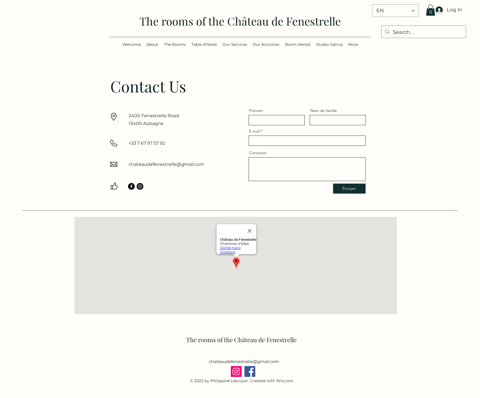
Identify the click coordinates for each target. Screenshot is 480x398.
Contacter (258, 153)
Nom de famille (323, 110)
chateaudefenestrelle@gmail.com (166, 164)
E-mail (254, 131)
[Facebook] (131, 186)
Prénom (256, 110)
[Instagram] (140, 186)
